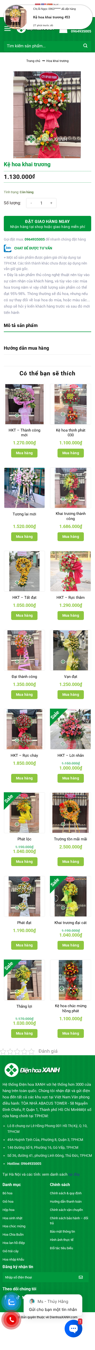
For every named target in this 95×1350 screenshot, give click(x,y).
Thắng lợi (24, 1006)
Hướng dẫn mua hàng (26, 348)
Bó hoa (7, 1193)
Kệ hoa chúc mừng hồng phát (70, 1008)
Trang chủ (33, 61)
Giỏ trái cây (10, 1251)
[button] (7, 28)
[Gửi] (85, 46)
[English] (44, 5)
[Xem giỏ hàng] (63, 28)
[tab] (47, 325)
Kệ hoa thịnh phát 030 (70, 433)
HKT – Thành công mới (24, 433)
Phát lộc (24, 839)
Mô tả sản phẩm (21, 325)
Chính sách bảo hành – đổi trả (69, 1220)
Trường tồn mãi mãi (70, 839)
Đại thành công (24, 676)
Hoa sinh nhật (12, 1218)
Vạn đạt (70, 676)
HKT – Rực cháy (24, 755)
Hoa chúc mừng (14, 1226)
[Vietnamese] (38, 5)
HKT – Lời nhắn (71, 755)
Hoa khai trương (57, 61)
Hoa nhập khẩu (13, 1259)
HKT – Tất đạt (24, 597)
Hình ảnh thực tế (61, 1240)
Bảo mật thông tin (62, 1231)
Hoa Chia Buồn (13, 1234)
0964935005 (35, 239)
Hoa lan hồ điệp (14, 1243)
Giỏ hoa (8, 1201)
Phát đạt (24, 922)
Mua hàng (24, 453)
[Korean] (56, 5)
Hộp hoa (8, 1210)
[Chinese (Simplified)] (50, 5)
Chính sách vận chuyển (66, 1210)
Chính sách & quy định (66, 1193)
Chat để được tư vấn (32, 248)
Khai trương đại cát (70, 922)
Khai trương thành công (71, 516)
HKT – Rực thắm (70, 597)
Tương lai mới (24, 514)
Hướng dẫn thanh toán (66, 1201)
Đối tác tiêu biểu (61, 1248)
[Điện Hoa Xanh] (35, 28)
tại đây (74, 1174)
